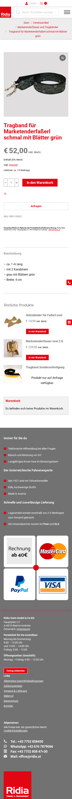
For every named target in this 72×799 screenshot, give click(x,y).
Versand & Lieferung (15, 690)
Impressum (23, 629)
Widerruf (8, 695)
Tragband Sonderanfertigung (45, 367)
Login (32, 3)
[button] (8, 5)
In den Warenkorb (40, 183)
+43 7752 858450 (30, 741)
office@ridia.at (54, 230)
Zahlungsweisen (13, 685)
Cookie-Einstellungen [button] (16, 730)
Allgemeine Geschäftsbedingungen (23, 681)
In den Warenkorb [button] (37, 331)
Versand (13, 164)
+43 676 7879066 (40, 746)
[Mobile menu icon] (67, 12)
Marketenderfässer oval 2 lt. (45, 341)
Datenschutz (11, 700)
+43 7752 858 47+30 (32, 751)
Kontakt (8, 705)
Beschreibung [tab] (12, 253)
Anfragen (36, 206)
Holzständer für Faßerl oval (44, 315)
